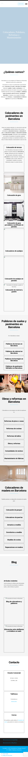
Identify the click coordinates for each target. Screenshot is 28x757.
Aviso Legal (5, 753)
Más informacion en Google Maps (10, 739)
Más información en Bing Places (10, 742)
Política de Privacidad (7, 755)
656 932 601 (14, 701)
